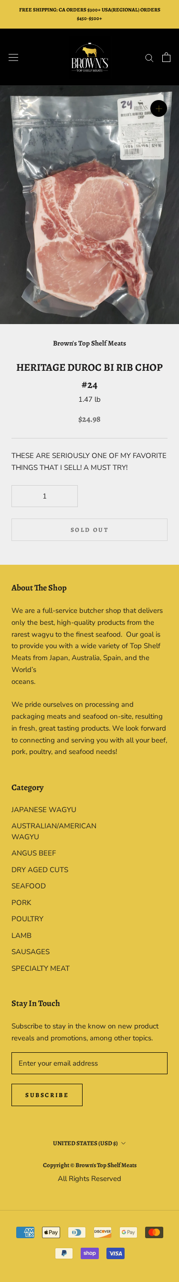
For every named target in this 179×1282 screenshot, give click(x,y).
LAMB (21, 935)
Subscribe (47, 1095)
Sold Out (90, 530)
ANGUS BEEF (33, 853)
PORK (21, 902)
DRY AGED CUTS (39, 870)
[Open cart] (166, 57)
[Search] (149, 57)
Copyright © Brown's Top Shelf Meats (90, 1165)
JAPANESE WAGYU (43, 809)
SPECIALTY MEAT (40, 968)
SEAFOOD (28, 886)
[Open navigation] (13, 57)
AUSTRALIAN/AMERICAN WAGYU (50, 831)
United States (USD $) (85, 1143)
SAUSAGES (30, 951)
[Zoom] (158, 108)
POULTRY (27, 919)
